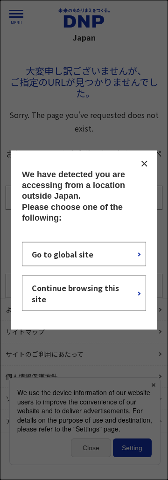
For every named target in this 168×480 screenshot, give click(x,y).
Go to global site (62, 254)
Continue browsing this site (75, 293)
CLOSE (144, 163)
